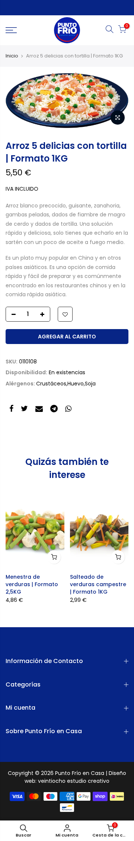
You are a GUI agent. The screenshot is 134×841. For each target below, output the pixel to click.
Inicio (12, 56)
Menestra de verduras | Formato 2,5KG (32, 584)
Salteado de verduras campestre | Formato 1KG (98, 584)
